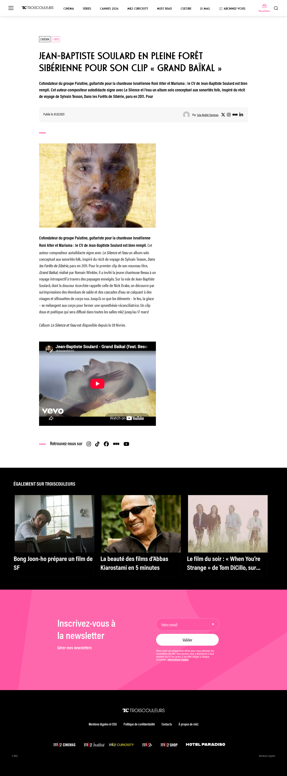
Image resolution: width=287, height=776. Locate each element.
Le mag (205, 9)
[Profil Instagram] (229, 115)
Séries (87, 9)
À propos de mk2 (188, 724)
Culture (186, 9)
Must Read (164, 9)
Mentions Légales (267, 756)
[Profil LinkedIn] (241, 115)
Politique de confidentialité (139, 724)
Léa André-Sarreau (208, 114)
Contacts (167, 724)
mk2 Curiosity (137, 9)
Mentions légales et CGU (103, 724)
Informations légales (177, 659)
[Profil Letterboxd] (235, 115)
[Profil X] (223, 115)
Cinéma (68, 9)
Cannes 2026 (109, 9)
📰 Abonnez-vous (232, 9)
